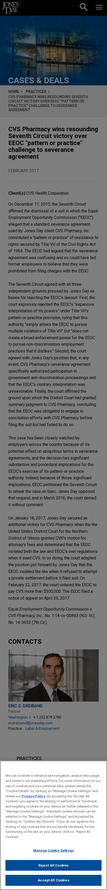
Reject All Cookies (53, 865)
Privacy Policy (33, 796)
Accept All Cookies (53, 880)
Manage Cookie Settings (53, 850)
